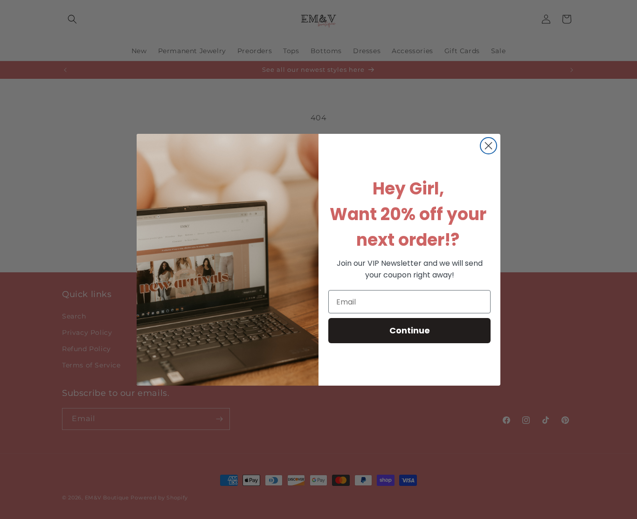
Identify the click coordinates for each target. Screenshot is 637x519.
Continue (409, 330)
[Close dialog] (488, 146)
